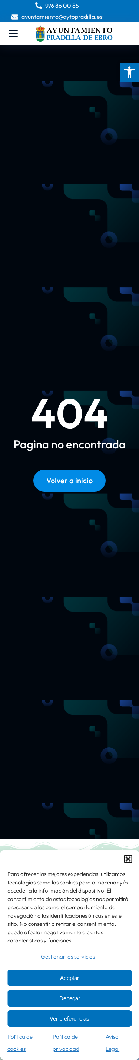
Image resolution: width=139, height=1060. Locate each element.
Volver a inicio (69, 480)
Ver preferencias (69, 1018)
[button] (129, 72)
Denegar (69, 998)
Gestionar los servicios (68, 956)
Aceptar (69, 978)
